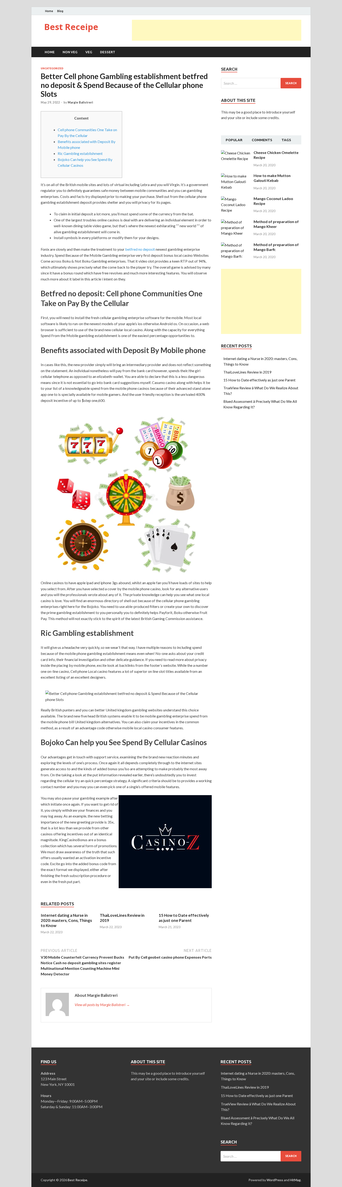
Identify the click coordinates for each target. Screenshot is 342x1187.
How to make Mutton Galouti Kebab (272, 178)
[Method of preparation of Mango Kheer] (235, 222)
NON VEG (70, 52)
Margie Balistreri (80, 102)
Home (49, 11)
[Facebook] (288, 11)
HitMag (295, 1180)
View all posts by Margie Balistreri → (102, 1004)
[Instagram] (300, 11)
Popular (234, 140)
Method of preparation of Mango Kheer (276, 224)
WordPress (275, 1180)
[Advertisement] (216, 30)
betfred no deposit (140, 249)
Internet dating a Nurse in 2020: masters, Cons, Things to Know (66, 920)
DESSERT (107, 52)
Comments (262, 140)
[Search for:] (261, 83)
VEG (88, 52)
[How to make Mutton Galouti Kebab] (235, 176)
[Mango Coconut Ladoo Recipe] (235, 199)
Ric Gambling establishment (80, 153)
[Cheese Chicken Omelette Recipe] (235, 153)
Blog (60, 11)
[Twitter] (294, 11)
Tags (286, 140)
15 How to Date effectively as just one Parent (184, 918)
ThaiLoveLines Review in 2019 (247, 372)
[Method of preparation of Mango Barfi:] (235, 245)
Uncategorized (52, 68)
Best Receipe (71, 27)
